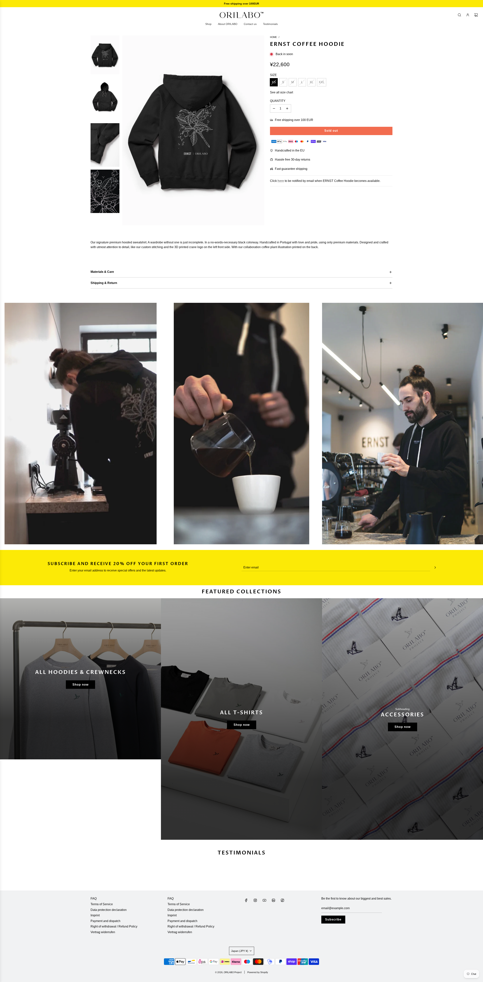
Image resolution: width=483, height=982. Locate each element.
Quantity (277, 100)
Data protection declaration (109, 909)
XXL (322, 82)
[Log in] (468, 15)
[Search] (459, 15)
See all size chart (281, 92)
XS (274, 82)
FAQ (94, 898)
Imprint (95, 915)
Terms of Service (102, 904)
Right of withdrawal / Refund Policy (114, 926)
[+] (287, 108)
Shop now (80, 684)
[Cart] (476, 15)
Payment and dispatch (105, 921)
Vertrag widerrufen (103, 932)
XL (311, 82)
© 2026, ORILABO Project (228, 972)
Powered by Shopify (257, 972)
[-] (274, 108)
